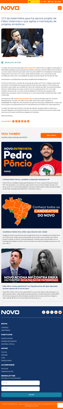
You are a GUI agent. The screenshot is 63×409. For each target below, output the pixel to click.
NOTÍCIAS (4, 368)
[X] (51, 312)
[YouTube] (60, 312)
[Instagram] (43, 312)
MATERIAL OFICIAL (7, 344)
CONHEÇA (4, 327)
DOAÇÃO (4, 355)
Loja (51, 1)
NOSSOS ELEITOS (7, 371)
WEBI (36, 406)
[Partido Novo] (10, 312)
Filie (44, 1)
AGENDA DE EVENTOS (9, 341)
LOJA (3, 358)
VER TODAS (51, 135)
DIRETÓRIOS (5, 330)
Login (59, 1)
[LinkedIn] (56, 312)
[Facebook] (47, 312)
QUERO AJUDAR (7, 338)
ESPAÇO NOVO (6, 360)
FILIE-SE (4, 352)
